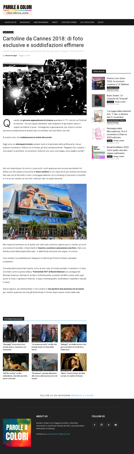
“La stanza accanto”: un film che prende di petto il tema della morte (44, 347)
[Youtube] (115, 425)
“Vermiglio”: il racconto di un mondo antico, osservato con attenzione (14, 347)
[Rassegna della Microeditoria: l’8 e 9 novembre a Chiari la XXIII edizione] (98, 133)
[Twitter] (108, 425)
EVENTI (55, 22)
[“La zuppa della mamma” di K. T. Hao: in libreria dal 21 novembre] (98, 116)
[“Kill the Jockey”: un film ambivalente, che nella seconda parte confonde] (16, 362)
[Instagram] (101, 424)
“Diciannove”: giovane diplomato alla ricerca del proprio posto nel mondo (44, 375)
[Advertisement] (83, 9)
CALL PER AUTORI (87, 22)
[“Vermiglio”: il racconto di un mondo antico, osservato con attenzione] (16, 333)
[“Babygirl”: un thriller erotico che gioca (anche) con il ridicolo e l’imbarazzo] (74, 333)
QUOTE (100, 22)
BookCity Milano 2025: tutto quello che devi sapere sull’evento (118, 150)
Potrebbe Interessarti (13, 319)
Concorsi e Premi (113, 87)
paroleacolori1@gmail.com (58, 434)
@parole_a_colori (82, 395)
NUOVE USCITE (10, 22)
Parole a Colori (120, 102)
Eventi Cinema (8, 32)
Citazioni (110, 102)
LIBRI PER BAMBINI (41, 22)
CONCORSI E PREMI (69, 22)
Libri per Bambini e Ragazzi (116, 120)
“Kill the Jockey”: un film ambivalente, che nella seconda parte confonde (15, 375)
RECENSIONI (25, 22)
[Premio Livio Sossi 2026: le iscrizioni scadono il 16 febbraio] (98, 83)
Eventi (110, 141)
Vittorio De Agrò (11, 55)
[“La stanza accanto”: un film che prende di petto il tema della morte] (45, 333)
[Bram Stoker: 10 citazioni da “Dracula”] (98, 100)
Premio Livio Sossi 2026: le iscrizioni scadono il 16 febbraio (118, 81)
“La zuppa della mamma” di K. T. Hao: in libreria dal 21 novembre (119, 114)
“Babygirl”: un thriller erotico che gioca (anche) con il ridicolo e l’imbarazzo (73, 347)
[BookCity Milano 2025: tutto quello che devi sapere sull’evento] (98, 152)
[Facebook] (94, 425)
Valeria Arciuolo (112, 90)
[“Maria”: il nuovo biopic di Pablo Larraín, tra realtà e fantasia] (74, 362)
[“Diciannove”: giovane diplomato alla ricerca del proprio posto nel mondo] (45, 362)
